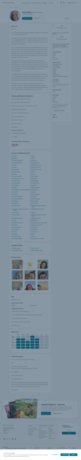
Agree (73, 454)
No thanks (64, 454)
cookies (9, 454)
